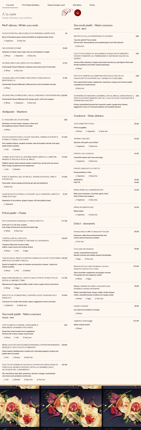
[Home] (77, 12)
